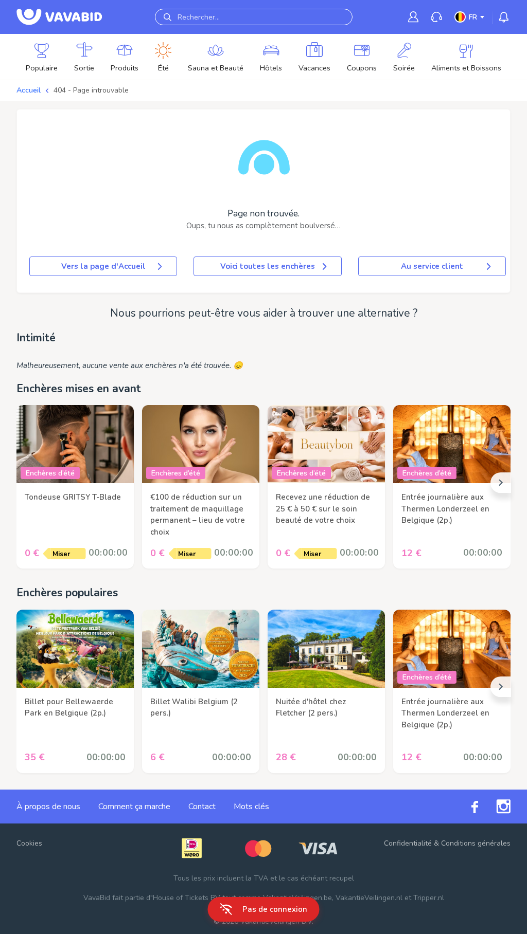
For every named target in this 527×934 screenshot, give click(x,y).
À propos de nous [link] (48, 806)
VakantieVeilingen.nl (369, 898)
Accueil (28, 90)
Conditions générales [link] (476, 843)
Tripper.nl (428, 898)
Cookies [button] (29, 843)
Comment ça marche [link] (134, 806)
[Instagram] (494, 806)
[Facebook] (465, 806)
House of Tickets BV (186, 898)
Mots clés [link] (251, 806)
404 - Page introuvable (91, 90)
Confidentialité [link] (408, 843)
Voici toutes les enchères (267, 266)
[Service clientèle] (436, 17)
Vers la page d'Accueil (103, 266)
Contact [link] (202, 806)
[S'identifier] (413, 16)
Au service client (432, 266)
